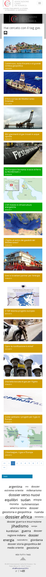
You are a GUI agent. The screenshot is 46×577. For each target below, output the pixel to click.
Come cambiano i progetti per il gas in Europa (22, 418)
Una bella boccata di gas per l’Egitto (21, 381)
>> (4, 467)
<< (4, 463)
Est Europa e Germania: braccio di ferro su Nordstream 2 (23, 170)
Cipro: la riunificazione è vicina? (19, 346)
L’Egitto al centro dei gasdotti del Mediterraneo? (20, 241)
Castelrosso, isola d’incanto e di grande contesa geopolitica (23, 64)
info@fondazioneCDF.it (20, 568)
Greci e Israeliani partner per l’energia (22, 275)
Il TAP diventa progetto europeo (20, 311)
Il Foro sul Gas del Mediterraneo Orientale (19, 99)
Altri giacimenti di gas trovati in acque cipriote (22, 135)
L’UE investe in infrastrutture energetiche (18, 205)
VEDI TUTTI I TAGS (23, 554)
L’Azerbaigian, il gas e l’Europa (19, 452)
